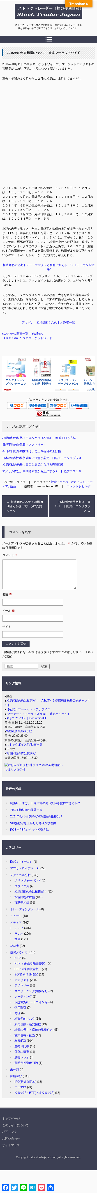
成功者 (14, 946)
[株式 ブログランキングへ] (48, 416)
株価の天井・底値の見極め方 (33, 1029)
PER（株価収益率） (27, 969)
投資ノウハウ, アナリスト (68, 482)
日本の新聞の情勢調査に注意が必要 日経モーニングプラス (41, 458)
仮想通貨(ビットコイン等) (31, 1002)
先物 (17, 1013)
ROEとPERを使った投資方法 (29, 829)
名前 (7, 594)
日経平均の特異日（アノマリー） (24, 444)
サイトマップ (11, 1145)
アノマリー (21, 985)
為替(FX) (20, 1040)
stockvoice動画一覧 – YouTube (22, 333)
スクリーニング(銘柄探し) (31, 991)
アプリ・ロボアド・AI (24, 868)
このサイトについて (15, 1125)
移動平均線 (21, 902)
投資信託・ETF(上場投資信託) (34, 1092)
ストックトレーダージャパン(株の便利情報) (46, 21)
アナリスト (21, 980)
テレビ (18, 928)
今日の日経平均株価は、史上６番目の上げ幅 (31, 451)
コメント (10, 555)
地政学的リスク (24, 1018)
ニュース (16, 916)
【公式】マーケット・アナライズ (28, 709)
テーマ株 (20, 1087)
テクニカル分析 (20, 875)
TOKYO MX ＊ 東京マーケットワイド (27, 338)
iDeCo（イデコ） (21, 861)
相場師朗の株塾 (24, 897)
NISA (17, 958)
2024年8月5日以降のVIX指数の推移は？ (36, 816)
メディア (16, 922)
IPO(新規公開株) (25, 1081)
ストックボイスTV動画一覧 (24, 744)
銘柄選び (16, 1076)
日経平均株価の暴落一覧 (26, 810)
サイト (6, 626)
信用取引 (20, 1007)
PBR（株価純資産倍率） (30, 963)
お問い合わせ (11, 1138)
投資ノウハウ (19, 952)
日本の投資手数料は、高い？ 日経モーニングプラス (72, 506)
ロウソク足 (21, 886)
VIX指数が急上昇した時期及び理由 (33, 823)
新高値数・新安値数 (27, 1024)
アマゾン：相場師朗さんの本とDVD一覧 (48, 322)
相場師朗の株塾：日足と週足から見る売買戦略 (33, 464)
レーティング (23, 996)
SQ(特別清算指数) (26, 974)
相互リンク (9, 1131)
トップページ (11, 1118)
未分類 (14, 1069)
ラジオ (18, 933)
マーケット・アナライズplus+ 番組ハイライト (38, 714)
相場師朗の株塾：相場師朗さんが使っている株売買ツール (25, 506)
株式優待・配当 (24, 1035)
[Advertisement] (48, 135)
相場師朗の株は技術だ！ (22, 753)
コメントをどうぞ (78, 486)
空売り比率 (21, 1046)
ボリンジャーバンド (27, 880)
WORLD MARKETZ (19, 731)
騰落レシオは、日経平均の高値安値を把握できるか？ (45, 803)
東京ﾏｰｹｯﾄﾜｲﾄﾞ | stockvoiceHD (26, 718)
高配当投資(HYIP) (26, 1063)
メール (8, 610)
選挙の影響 (21, 1051)
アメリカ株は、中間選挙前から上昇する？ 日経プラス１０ (41, 471)
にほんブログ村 (15, 769)
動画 (17, 939)
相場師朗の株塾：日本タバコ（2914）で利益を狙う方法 (39, 438)
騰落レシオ (21, 1057)
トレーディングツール (24, 909)
